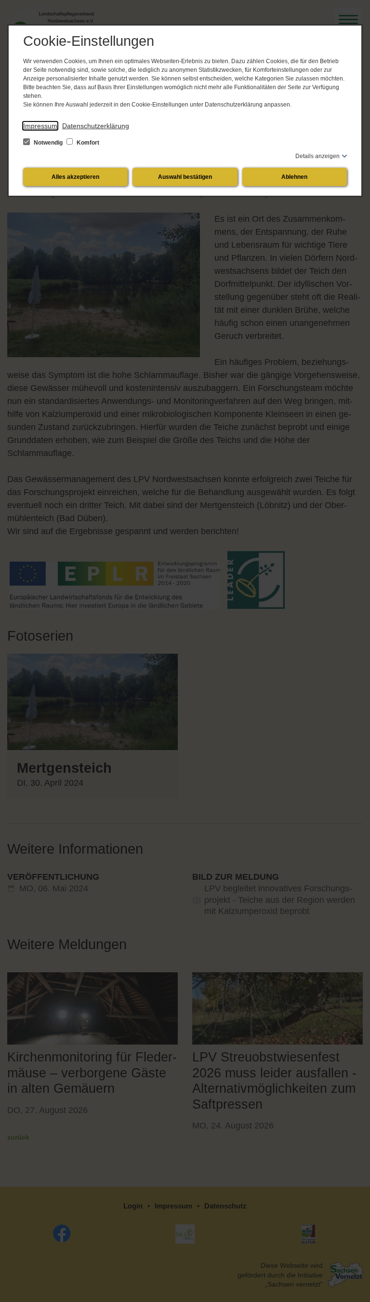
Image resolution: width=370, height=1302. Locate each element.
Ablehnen (294, 177)
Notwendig (48, 142)
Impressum (40, 126)
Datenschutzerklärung (95, 126)
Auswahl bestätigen (185, 177)
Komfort (87, 142)
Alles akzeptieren (75, 177)
